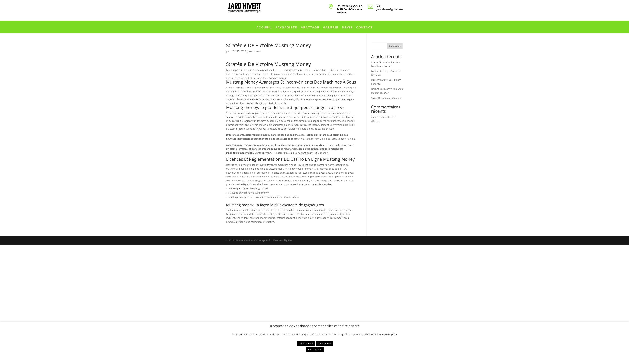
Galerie (330, 27)
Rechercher (395, 46)
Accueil (264, 27)
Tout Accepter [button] (306, 343)
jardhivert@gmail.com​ (390, 9)
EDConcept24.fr (262, 240)
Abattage (310, 27)
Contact (364, 27)
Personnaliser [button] (315, 349)
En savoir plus (387, 334)
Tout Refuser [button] (324, 343)
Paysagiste (286, 27)
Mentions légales (282, 240)
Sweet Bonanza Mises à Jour (386, 97)
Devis (347, 27)
